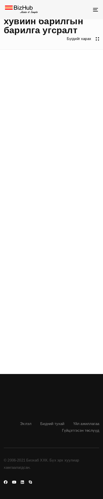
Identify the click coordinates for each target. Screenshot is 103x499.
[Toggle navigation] (82, 9)
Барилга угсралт (21, 298)
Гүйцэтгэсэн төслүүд (80, 430)
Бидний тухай (52, 424)
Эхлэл (26, 424)
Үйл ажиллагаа (86, 424)
